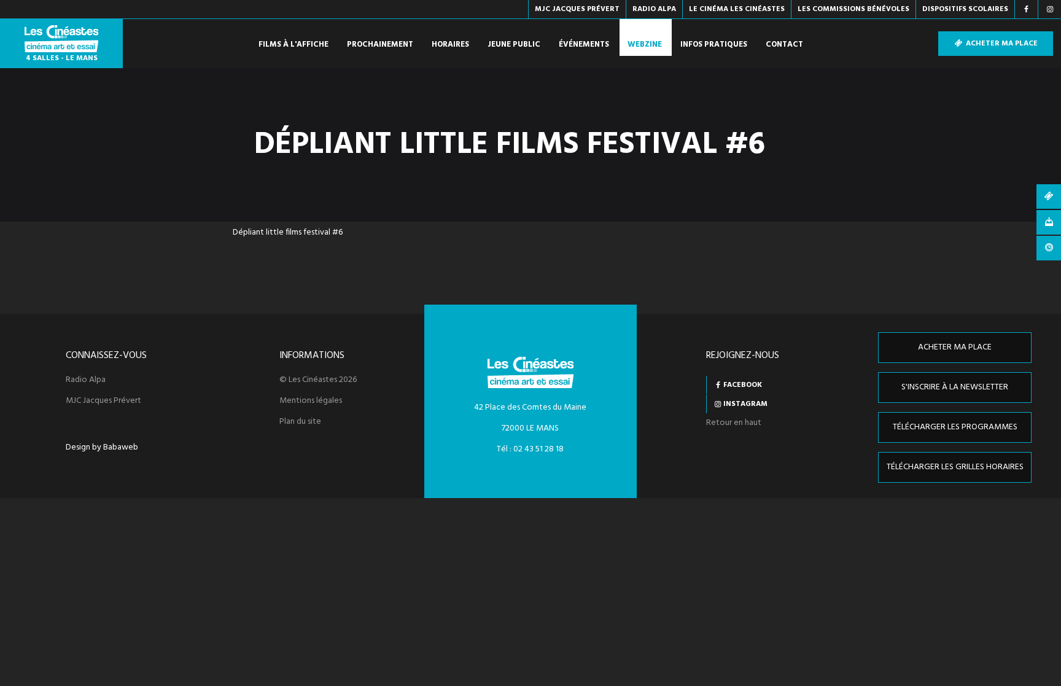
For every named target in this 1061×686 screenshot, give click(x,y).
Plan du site (300, 422)
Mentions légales (310, 401)
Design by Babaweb (102, 447)
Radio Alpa (86, 380)
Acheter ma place (1001, 43)
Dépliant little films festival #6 (288, 232)
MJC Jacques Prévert (103, 401)
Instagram (745, 404)
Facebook (742, 385)
